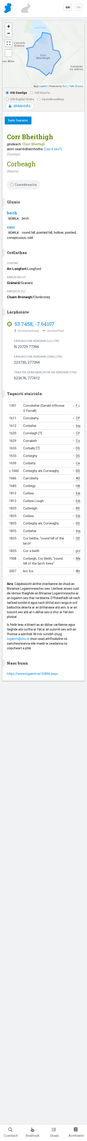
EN (79, 7)
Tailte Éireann (76, 86)
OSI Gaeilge (18, 92)
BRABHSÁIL (22, 106)
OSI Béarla (42, 92)
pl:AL (79, 551)
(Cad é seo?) (53, 149)
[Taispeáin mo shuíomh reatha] (8, 53)
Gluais (54, 1136)
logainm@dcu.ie (18, 639)
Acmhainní (76, 1136)
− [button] (8, 33)
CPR (79, 418)
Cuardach (11, 1136)
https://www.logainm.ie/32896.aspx (32, 674)
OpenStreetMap (53, 99)
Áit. (78, 571)
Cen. (79, 463)
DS (78, 448)
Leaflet (43, 86)
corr (11, 227)
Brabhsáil (32, 1136)
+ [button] (8, 26)
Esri (65, 86)
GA (68, 7)
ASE (79, 478)
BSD (79, 471)
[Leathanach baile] (8, 9)
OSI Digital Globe (22, 99)
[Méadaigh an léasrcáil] (8, 43)
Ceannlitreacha (26, 185)
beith (12, 212)
